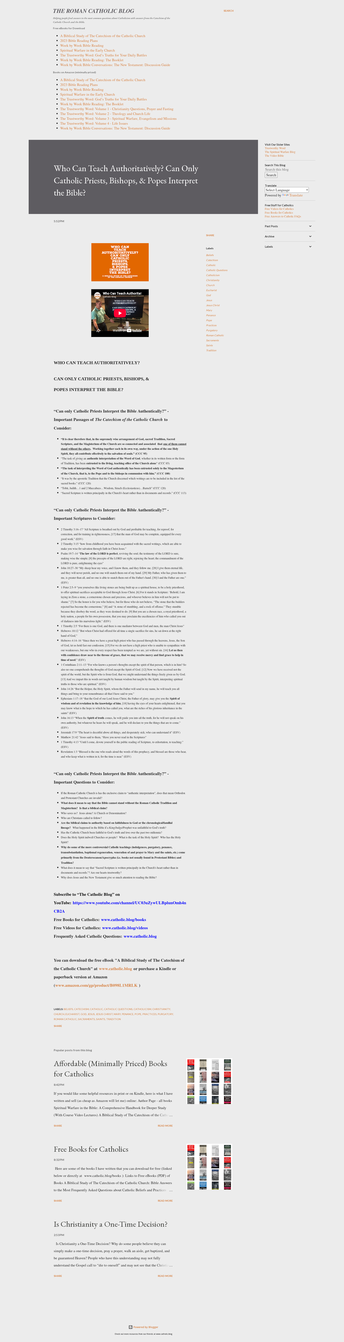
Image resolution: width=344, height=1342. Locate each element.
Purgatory (211, 330)
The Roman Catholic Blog (93, 11)
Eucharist (211, 290)
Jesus (209, 300)
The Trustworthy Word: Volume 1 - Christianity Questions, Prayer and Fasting (116, 108)
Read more (165, 1125)
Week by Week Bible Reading (82, 45)
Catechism (212, 260)
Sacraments (212, 340)
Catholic (211, 265)
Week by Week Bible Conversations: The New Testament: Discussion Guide (115, 64)
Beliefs (210, 255)
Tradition (211, 350)
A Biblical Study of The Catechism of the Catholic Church (102, 35)
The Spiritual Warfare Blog (280, 152)
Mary (209, 310)
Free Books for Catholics (91, 1149)
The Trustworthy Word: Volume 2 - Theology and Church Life (105, 113)
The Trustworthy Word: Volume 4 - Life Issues (94, 123)
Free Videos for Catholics (279, 209)
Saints (209, 345)
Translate (296, 195)
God (208, 295)
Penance (211, 315)
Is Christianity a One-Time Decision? (111, 1224)
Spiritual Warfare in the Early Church (87, 50)
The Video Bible (274, 155)
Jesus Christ (212, 305)
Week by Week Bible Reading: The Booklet (91, 59)
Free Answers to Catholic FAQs (283, 216)
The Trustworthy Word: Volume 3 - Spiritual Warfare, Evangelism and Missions (118, 118)
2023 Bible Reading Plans (79, 40)
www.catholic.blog (115, 968)
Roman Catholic (215, 335)
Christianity (212, 280)
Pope (209, 320)
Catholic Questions (216, 270)
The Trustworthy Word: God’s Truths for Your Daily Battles (103, 55)
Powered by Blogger (145, 1327)
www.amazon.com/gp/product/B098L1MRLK (96, 985)
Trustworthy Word (275, 148)
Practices (211, 325)
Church (210, 285)
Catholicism (212, 275)
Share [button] (210, 235)
